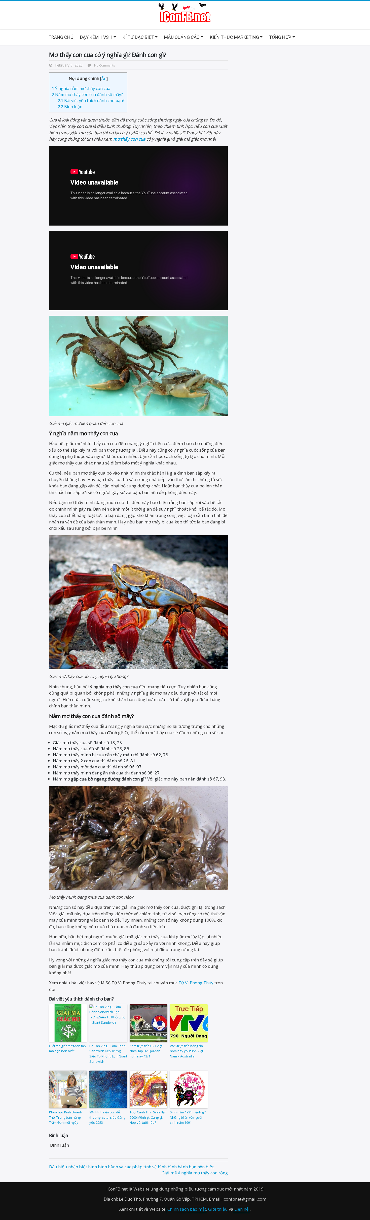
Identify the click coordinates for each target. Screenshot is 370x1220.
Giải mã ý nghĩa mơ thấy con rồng (195, 1173)
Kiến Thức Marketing (234, 37)
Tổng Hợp (280, 37)
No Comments (104, 65)
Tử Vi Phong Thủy (195, 983)
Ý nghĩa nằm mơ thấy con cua (81, 88)
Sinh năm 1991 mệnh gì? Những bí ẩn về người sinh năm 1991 (188, 1117)
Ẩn (103, 78)
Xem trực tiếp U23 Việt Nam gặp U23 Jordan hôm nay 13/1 (146, 1051)
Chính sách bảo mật (186, 1209)
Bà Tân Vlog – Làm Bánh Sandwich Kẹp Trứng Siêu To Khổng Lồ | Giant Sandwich (108, 1054)
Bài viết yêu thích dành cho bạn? (91, 100)
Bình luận (70, 106)
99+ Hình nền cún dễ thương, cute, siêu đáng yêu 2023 (107, 1117)
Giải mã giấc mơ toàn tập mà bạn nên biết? (67, 1048)
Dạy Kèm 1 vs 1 (96, 37)
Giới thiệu (218, 1209)
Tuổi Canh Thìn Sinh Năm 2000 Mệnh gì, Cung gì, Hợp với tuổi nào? (148, 1117)
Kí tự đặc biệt (138, 37)
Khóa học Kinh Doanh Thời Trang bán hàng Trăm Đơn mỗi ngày (65, 1117)
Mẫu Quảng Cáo (182, 37)
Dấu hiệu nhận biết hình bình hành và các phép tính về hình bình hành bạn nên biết (131, 1167)
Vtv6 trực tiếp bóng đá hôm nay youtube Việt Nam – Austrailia (186, 1051)
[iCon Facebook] (185, 13)
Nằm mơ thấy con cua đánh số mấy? (87, 94)
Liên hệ (241, 1209)
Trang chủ (61, 37)
